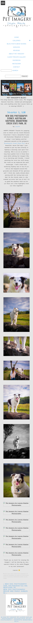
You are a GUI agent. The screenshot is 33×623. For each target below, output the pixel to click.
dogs (9, 573)
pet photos (17, 575)
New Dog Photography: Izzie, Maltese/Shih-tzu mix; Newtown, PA (15, 586)
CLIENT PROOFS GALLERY (16, 57)
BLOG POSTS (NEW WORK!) (16, 44)
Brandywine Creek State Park (14, 143)
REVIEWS (16, 50)
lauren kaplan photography (20, 573)
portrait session (23, 576)
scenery (5, 578)
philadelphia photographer (13, 576)
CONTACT (16, 67)
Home (16, 37)
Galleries (16, 40)
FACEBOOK (16, 60)
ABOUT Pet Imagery (16, 54)
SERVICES (16, 47)
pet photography (10, 575)
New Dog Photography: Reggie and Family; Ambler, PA (15, 591)
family (12, 573)
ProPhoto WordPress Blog (23, 620)
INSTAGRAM (16, 64)
